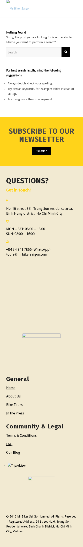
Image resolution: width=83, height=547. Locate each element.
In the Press (15, 413)
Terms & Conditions (21, 436)
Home (10, 388)
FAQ (9, 444)
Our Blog (13, 452)
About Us (13, 396)
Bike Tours (14, 405)
